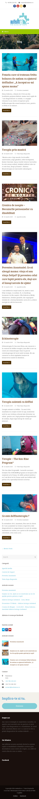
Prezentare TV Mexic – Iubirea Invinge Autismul (19, 603)
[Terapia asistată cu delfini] (19, 385)
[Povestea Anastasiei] (5, 644)
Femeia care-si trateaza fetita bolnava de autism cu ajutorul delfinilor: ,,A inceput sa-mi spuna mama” (23, 662)
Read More (6, 110)
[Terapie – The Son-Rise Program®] (19, 445)
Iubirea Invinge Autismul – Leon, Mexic (16, 600)
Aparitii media (21, 217)
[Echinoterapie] (19, 326)
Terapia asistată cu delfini (17, 401)
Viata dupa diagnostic (23, 153)
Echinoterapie (10, 338)
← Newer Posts (7, 548)
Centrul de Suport (8, 572)
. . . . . (31, 731)
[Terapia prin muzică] (19, 133)
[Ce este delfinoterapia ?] (19, 503)
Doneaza (19, 706)
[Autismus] (20, 19)
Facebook (23, 796)
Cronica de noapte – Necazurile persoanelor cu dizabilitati (17, 209)
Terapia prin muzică (14, 149)
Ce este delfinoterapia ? (15, 516)
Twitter (15, 796)
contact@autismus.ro (12, 687)
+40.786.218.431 (10, 681)
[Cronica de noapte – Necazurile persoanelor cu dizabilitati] (19, 192)
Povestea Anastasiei (22, 90)
